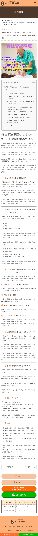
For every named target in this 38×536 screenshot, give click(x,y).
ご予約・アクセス (13, 122)
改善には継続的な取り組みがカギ (18, 120)
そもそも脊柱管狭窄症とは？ (16, 93)
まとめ (10, 125)
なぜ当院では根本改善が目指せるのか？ (20, 117)
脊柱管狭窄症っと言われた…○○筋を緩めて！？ (18, 88)
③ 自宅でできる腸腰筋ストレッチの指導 (21, 111)
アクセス (19, 482)
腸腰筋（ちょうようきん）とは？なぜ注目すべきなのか (21, 97)
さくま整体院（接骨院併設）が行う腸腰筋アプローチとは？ (21, 102)
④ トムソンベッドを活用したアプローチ (21, 114)
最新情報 (7, 20)
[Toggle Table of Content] (32, 82)
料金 (19, 476)
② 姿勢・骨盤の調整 (16, 109)
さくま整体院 (15, 530)
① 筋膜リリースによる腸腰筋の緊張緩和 (21, 107)
